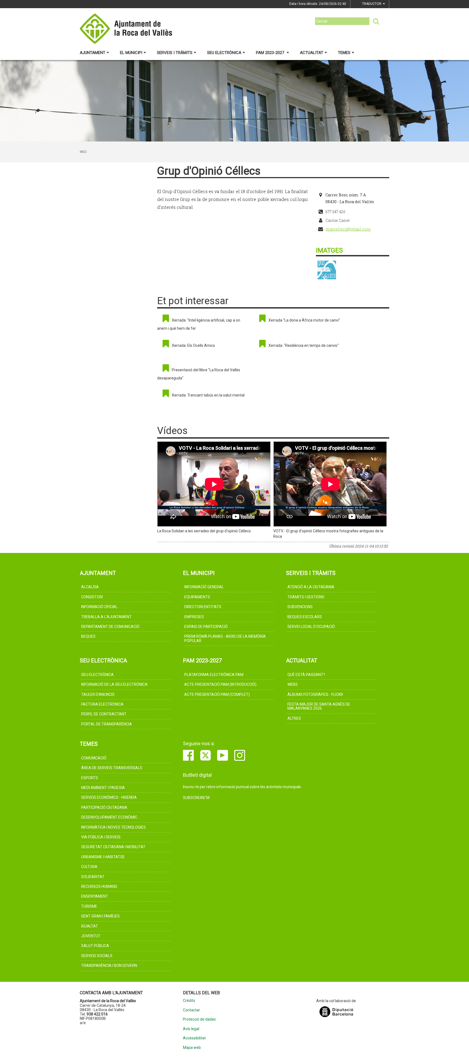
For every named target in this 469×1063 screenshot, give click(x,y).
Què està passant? (306, 674)
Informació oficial (99, 607)
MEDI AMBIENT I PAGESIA (103, 787)
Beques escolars (304, 617)
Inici (83, 152)
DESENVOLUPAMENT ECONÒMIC (109, 817)
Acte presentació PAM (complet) (217, 694)
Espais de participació (206, 626)
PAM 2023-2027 (270, 52)
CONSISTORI (92, 597)
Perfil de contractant (103, 714)
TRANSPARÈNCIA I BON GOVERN (109, 965)
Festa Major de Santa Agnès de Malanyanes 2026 (318, 706)
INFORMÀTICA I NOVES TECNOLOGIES (113, 827)
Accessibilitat (194, 1038)
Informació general (204, 587)
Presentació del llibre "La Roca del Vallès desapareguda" (198, 374)
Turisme (89, 906)
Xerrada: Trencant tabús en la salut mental (208, 395)
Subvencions (300, 607)
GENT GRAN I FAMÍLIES (100, 916)
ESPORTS (89, 778)
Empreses (194, 617)
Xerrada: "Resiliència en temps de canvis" (303, 345)
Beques (88, 636)
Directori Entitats (202, 607)
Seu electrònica (224, 52)
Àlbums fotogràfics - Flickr (315, 694)
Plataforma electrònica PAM (213, 674)
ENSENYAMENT (94, 896)
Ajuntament (92, 52)
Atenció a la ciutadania (310, 587)
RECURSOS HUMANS (99, 886)
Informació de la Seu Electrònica (114, 684)
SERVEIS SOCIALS (96, 956)
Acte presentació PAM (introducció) (220, 684)
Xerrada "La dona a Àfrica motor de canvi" (304, 320)
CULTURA (89, 866)
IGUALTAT (89, 926)
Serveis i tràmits (174, 52)
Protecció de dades (199, 1019)
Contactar (191, 1010)
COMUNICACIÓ (93, 758)
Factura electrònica (102, 704)
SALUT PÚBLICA (95, 946)
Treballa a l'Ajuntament (106, 617)
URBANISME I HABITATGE (103, 857)
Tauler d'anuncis (98, 694)
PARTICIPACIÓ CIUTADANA (104, 807)
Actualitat (311, 52)
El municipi (131, 52)
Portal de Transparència (106, 724)
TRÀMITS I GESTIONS (305, 597)
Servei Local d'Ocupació (311, 626)
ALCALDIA (90, 587)
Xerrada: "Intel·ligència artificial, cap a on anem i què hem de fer (198, 324)
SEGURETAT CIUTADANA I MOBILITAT (113, 847)
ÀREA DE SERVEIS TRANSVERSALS (111, 768)
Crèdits (189, 1001)
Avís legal (191, 1029)
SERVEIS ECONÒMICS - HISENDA (109, 797)
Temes (344, 52)
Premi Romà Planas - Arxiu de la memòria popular (225, 638)
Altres (294, 718)
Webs (292, 684)
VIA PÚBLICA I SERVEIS (101, 837)
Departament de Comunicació (110, 626)
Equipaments (197, 597)
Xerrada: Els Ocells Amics (193, 345)
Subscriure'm (196, 797)
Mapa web (192, 1048)
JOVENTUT (90, 936)
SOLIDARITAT (92, 877)
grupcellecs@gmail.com (347, 229)
